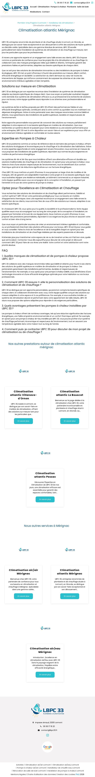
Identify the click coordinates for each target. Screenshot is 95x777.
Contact (46, 12)
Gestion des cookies (66, 774)
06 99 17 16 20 (49, 726)
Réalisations (35, 12)
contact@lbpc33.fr (81, 2)
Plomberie (71, 6)
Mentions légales (18, 774)
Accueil (33, 6)
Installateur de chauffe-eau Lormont (64, 768)
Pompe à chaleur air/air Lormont (31, 768)
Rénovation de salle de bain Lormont (29, 771)
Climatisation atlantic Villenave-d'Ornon (23, 395)
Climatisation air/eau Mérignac (45, 650)
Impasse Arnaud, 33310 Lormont (48, 722)
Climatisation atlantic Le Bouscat (69, 393)
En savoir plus (23, 421)
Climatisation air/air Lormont (38, 765)
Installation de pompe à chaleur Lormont (65, 771)
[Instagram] (92, 2)
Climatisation (44, 6)
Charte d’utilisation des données (41, 774)
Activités (20, 765)
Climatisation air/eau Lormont (65, 765)
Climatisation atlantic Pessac (45, 475)
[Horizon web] (78, 774)
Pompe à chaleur (58, 6)
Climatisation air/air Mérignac (23, 571)
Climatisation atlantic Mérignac (69, 571)
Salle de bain (83, 6)
